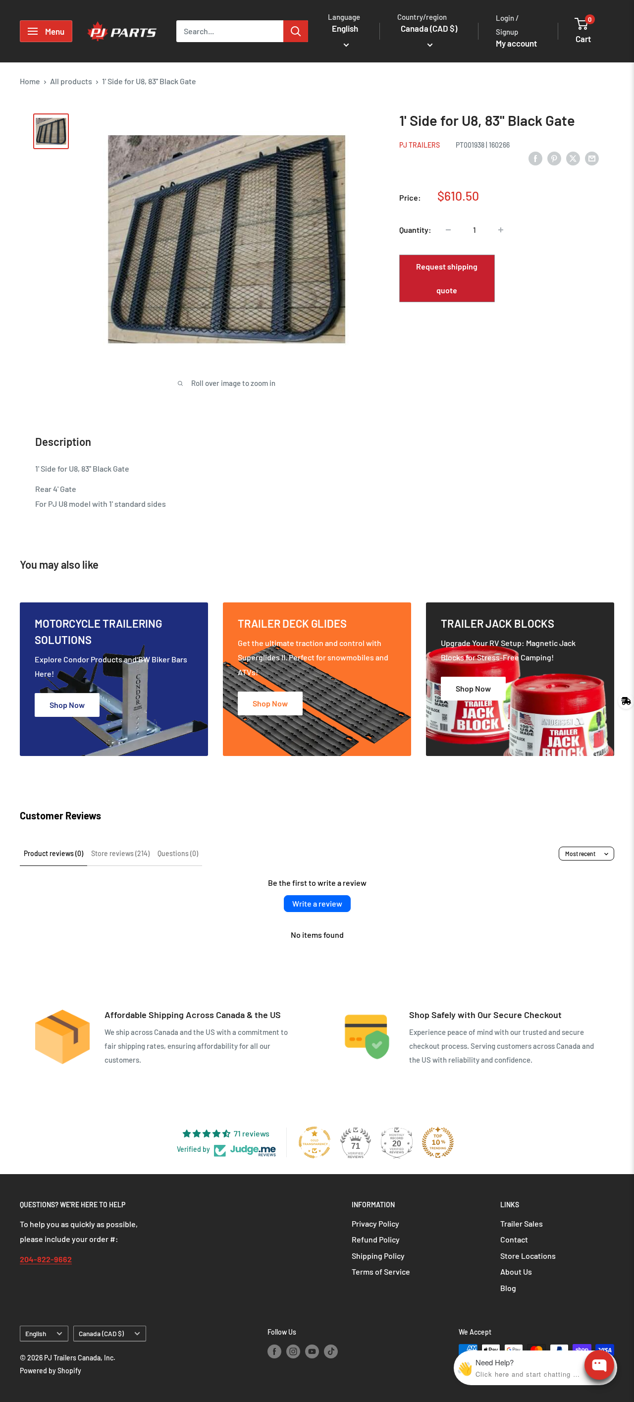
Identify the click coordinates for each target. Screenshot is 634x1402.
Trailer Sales (521, 1223)
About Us (516, 1271)
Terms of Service (381, 1271)
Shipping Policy (378, 1255)
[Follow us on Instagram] (293, 1351)
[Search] (295, 31)
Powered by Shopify (50, 1370)
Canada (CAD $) (101, 1333)
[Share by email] (592, 157)
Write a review (317, 903)
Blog (508, 1288)
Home (30, 81)
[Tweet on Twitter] (573, 157)
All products (71, 81)
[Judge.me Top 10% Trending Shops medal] (438, 1142)
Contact (514, 1239)
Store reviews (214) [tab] (120, 853)
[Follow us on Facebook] (274, 1351)
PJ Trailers (419, 145)
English (35, 1333)
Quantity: (415, 229)
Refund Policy (376, 1239)
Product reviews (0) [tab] (53, 853)
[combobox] (229, 31)
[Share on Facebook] (535, 157)
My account (516, 43)
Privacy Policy (375, 1223)
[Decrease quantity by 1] (448, 229)
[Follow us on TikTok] (331, 1351)
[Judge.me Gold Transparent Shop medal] (314, 1142)
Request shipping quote (446, 278)
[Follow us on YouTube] (312, 1351)
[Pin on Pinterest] (554, 157)
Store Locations (528, 1255)
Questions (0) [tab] (178, 853)
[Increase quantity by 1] (500, 229)
